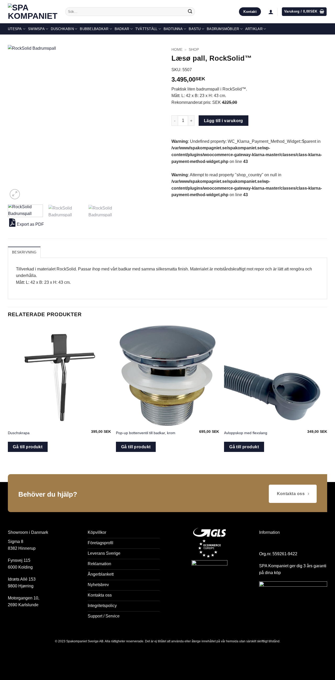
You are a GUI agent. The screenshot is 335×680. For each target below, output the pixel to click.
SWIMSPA (36, 29)
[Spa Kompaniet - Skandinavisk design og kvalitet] (32, 12)
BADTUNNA (173, 29)
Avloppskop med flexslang (245, 433)
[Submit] (190, 11)
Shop (194, 50)
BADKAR (122, 29)
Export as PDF (30, 224)
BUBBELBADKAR (94, 29)
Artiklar (254, 29)
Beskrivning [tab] (24, 252)
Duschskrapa (19, 433)
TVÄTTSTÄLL (146, 29)
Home (176, 50)
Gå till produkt (27, 447)
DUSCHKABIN (62, 29)
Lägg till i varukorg (223, 120)
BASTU (194, 29)
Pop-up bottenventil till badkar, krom (145, 433)
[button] (270, 12)
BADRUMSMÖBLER (223, 29)
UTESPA (15, 29)
